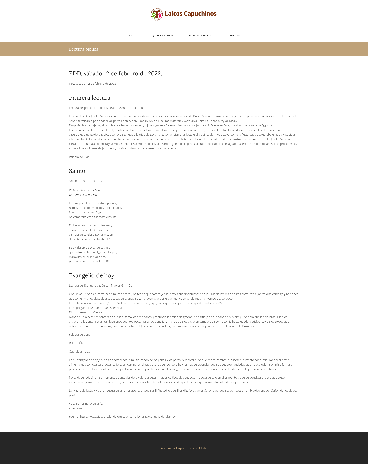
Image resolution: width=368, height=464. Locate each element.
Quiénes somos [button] (163, 35)
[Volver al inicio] (184, 14)
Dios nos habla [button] (200, 35)
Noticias (233, 35)
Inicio (132, 35)
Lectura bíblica (83, 49)
